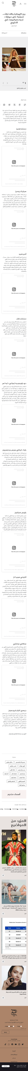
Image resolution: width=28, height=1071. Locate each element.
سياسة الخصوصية (14, 1061)
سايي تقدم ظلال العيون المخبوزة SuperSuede (16, 993)
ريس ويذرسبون (21, 769)
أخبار (25, 875)
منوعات (7, 1026)
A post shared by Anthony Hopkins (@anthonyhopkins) (12, 636)
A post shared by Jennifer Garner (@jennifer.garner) (13, 375)
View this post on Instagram (18, 165)
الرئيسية (14, 1051)
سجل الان (5, 1066)
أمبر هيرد (6, 773)
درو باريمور (22, 773)
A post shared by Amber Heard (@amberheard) (14, 311)
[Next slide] (3, 83)
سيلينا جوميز (22, 777)
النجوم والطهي (21, 781)
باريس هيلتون (13, 766)
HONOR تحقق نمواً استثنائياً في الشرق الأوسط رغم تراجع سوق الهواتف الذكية (14, 957)
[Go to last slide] (7, 83)
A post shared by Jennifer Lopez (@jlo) (14, 183)
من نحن (14, 1058)
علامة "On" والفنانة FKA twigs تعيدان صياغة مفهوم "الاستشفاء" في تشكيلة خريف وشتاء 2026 (14, 908)
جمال (11, 1026)
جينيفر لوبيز (13, 777)
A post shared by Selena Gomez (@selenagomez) (13, 246)
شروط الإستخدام (14, 1054)
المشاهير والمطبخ (11, 781)
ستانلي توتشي (9, 762)
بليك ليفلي (12, 769)
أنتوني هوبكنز (22, 766)
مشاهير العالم (23, 32)
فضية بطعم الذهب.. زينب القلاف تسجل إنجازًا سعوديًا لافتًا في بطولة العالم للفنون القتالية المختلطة (14, 870)
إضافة (5, 1032)
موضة (19, 1026)
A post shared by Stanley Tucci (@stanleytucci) (14, 702)
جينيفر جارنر (14, 773)
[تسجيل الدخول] (20, 4)
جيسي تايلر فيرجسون (20, 762)
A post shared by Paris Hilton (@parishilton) (14, 569)
